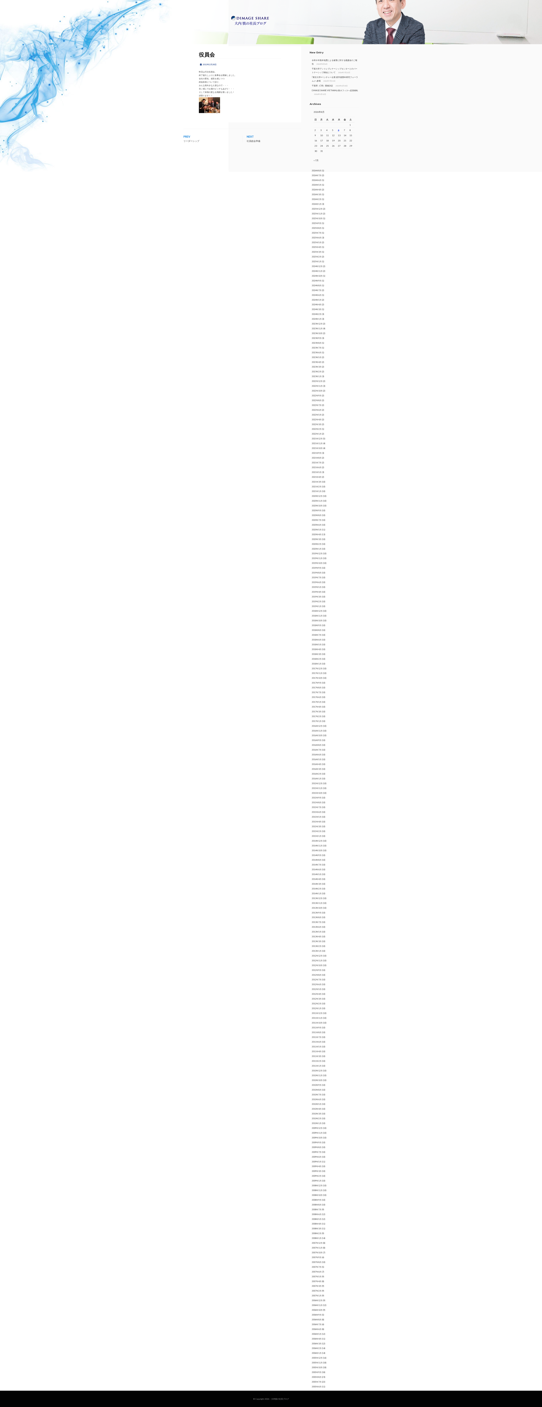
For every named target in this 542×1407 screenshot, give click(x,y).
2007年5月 (316, 1276)
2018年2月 (316, 659)
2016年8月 (316, 745)
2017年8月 (316, 687)
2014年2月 (316, 888)
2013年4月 (316, 936)
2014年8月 (316, 860)
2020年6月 (316, 525)
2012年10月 (317, 965)
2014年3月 (316, 884)
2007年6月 (316, 1272)
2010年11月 (317, 1075)
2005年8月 (316, 1377)
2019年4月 (316, 592)
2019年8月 (316, 572)
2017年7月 (316, 692)
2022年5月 (316, 415)
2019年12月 (317, 553)
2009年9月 (316, 1142)
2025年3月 (316, 252)
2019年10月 (317, 563)
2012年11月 (317, 960)
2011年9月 (316, 1027)
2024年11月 (317, 271)
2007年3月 (316, 1286)
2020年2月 (316, 544)
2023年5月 (316, 357)
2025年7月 (316, 233)
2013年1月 (316, 951)
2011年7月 (316, 1037)
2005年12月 (317, 1358)
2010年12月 (317, 1070)
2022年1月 (316, 434)
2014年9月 (316, 855)
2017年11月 (317, 673)
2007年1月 (316, 1295)
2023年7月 (316, 347)
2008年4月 (316, 1224)
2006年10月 (317, 1310)
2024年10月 (317, 276)
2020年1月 (316, 549)
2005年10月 (317, 1367)
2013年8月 (316, 917)
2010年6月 (316, 1099)
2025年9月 (316, 223)
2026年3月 (316, 194)
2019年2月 (316, 601)
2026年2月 (316, 199)
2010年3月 (316, 1113)
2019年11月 (317, 558)
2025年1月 (316, 261)
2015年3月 (316, 826)
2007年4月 (316, 1281)
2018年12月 (317, 611)
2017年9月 (316, 683)
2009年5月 (316, 1161)
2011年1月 (316, 1066)
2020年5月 (316, 529)
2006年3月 (316, 1343)
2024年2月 (316, 314)
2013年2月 (316, 946)
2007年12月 (317, 1243)
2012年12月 (317, 956)
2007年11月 (317, 1248)
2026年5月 (316, 185)
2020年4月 (316, 534)
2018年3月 (316, 654)
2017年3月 (316, 711)
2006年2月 (316, 1348)
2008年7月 (316, 1209)
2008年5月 (316, 1219)
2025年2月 (316, 256)
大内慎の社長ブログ (280, 1399)
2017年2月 (316, 716)
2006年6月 (316, 1329)
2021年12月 (317, 438)
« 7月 (316, 160)
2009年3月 (316, 1171)
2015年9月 (316, 797)
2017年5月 (316, 702)
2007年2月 (316, 1291)
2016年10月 (317, 735)
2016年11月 (317, 731)
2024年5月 (316, 300)
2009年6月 (316, 1157)
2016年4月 (316, 764)
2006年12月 (317, 1300)
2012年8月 (316, 975)
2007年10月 (317, 1252)
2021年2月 (316, 486)
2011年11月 (317, 1018)
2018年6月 (316, 640)
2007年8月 (316, 1262)
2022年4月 (316, 419)
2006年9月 (316, 1315)
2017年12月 (317, 668)
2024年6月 (316, 295)
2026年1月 (316, 204)
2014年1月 (316, 893)
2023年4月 (316, 362)
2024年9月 (316, 280)
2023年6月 (316, 352)
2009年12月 (317, 1128)
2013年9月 (316, 912)
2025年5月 (316, 242)
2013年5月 (316, 932)
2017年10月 (317, 678)
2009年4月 (316, 1166)
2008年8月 (316, 1204)
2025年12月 (317, 209)
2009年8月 (316, 1147)
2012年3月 (316, 999)
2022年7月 (316, 405)
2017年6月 (316, 697)
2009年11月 (317, 1133)
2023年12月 (317, 323)
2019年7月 (316, 577)
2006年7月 (316, 1324)
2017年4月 (316, 707)
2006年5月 (316, 1334)
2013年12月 (317, 898)
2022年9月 (316, 395)
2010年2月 (316, 1118)
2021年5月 (316, 472)
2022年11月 (317, 386)
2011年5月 (316, 1046)
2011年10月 (317, 1023)
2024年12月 (317, 266)
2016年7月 (316, 750)
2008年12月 (317, 1185)
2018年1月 (316, 663)
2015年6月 (316, 812)
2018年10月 (317, 620)
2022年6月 (316, 410)
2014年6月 (316, 869)
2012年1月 (316, 1008)
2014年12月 (317, 841)
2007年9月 (316, 1257)
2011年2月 (316, 1061)
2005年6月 (316, 1386)
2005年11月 (317, 1362)
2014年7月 (316, 864)
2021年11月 (317, 443)
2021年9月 (316, 453)
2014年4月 (316, 879)
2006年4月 (316, 1339)
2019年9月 (316, 568)
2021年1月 (316, 491)
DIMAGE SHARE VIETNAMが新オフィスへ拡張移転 (335, 90)
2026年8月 (316, 170)
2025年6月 (316, 237)
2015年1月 (316, 836)
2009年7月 (316, 1152)
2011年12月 (317, 1013)
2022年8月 (316, 400)
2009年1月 (316, 1180)
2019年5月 (316, 587)
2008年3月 (316, 1228)
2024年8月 (316, 285)
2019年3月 (316, 596)
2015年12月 (317, 783)
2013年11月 (317, 903)
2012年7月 (316, 979)
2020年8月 (316, 515)
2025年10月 (317, 218)
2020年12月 (317, 496)
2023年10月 (317, 333)
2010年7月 (316, 1094)
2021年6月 (316, 467)
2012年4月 (316, 994)
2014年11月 (317, 845)
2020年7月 (316, 520)
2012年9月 (316, 970)
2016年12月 (317, 726)
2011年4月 (316, 1051)
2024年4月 (316, 304)
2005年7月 (316, 1382)
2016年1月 (316, 778)
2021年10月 (317, 448)
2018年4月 (316, 649)
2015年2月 (316, 831)
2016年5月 (316, 759)
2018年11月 (317, 616)
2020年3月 (316, 539)
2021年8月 (316, 458)
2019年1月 (316, 606)
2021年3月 (316, 482)
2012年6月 (316, 984)
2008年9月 (316, 1200)
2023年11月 (317, 328)
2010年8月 (316, 1090)
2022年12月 (317, 381)
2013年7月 (316, 922)
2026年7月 (316, 175)
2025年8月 (316, 228)
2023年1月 (316, 376)
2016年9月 (316, 740)
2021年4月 (316, 477)
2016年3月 (316, 769)
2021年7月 (316, 462)
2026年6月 (316, 180)
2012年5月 (316, 989)
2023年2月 (316, 371)
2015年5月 (316, 817)
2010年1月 (316, 1123)
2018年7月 (316, 635)
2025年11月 (317, 213)
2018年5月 (316, 644)
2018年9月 (316, 625)
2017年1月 (316, 721)
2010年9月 (316, 1085)
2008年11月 (317, 1190)
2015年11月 (317, 788)
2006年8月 (316, 1319)
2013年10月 (317, 908)
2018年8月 (316, 630)
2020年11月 (317, 501)
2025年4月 (316, 247)
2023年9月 (316, 338)
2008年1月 (316, 1238)
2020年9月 (316, 510)
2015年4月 (316, 821)
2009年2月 (316, 1176)
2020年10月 (317, 505)
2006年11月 (317, 1305)
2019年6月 (316, 582)
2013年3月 (316, 941)
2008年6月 (316, 1214)
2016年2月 (316, 774)
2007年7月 (316, 1267)
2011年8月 (316, 1032)
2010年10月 (317, 1080)
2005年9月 (316, 1372)
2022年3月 (316, 424)
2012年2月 (316, 1003)
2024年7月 (316, 290)
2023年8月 (316, 343)
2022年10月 (317, 391)
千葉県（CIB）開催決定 (322, 85)
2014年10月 (317, 850)
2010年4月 (316, 1109)
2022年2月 (316, 429)
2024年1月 (316, 319)
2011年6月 (316, 1042)
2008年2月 (316, 1233)
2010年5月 (316, 1104)
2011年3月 (316, 1056)
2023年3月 (316, 367)
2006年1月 (316, 1353)
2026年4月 (316, 189)
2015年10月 (317, 793)
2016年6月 (316, 754)
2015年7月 (316, 807)
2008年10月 (317, 1195)
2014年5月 (316, 874)
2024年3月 (316, 309)
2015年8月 (316, 802)
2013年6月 (316, 927)
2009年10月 (317, 1137)
